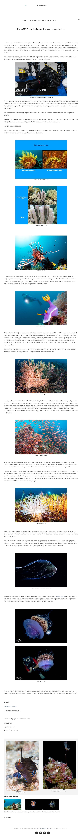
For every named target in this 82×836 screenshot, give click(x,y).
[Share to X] (11, 730)
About (29, 20)
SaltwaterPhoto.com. (44, 828)
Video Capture (60, 596)
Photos (34, 20)
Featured (9, 727)
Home (24, 20)
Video (39, 20)
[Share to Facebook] (9, 730)
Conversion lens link (10, 706)
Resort (52, 20)
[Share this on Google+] (14, 730)
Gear (14, 727)
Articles (57, 20)
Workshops (45, 20)
